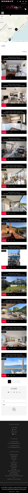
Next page (15, 381)
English (4, 1)
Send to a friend (8, 392)
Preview (14, 71)
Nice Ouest (14, 469)
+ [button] (1, 16)
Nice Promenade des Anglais (14, 470)
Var (14, 477)
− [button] (1, 18)
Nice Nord (14, 467)
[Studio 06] (14, 9)
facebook (17, 1)
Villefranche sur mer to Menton (14, 479)
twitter (20, 1)
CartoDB (26, 41)
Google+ (17, 392)
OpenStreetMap (21, 41)
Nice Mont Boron (14, 466)
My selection (24, 3)
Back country (14, 457)
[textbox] (14, 401)
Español (6, 1)
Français (2, 1)
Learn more (11, 491)
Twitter (14, 392)
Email (26, 1)
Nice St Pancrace (14, 472)
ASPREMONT (14, 456)
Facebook (11, 392)
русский (12, 1)
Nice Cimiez (14, 464)
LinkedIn (20, 392)
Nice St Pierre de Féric (14, 474)
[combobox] (14, 400)
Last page (18, 381)
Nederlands (10, 1)
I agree (17, 491)
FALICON (14, 459)
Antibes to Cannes (14, 454)
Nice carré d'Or (14, 462)
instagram (23, 1)
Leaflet (16, 41)
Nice (14, 461)
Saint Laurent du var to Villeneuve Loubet (14, 475)
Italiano (8, 1)
